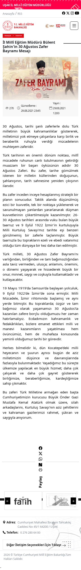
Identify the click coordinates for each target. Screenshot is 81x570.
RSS (20, 14)
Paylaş (40, 486)
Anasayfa (8, 14)
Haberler (19, 36)
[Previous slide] (7, 500)
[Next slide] (73, 500)
